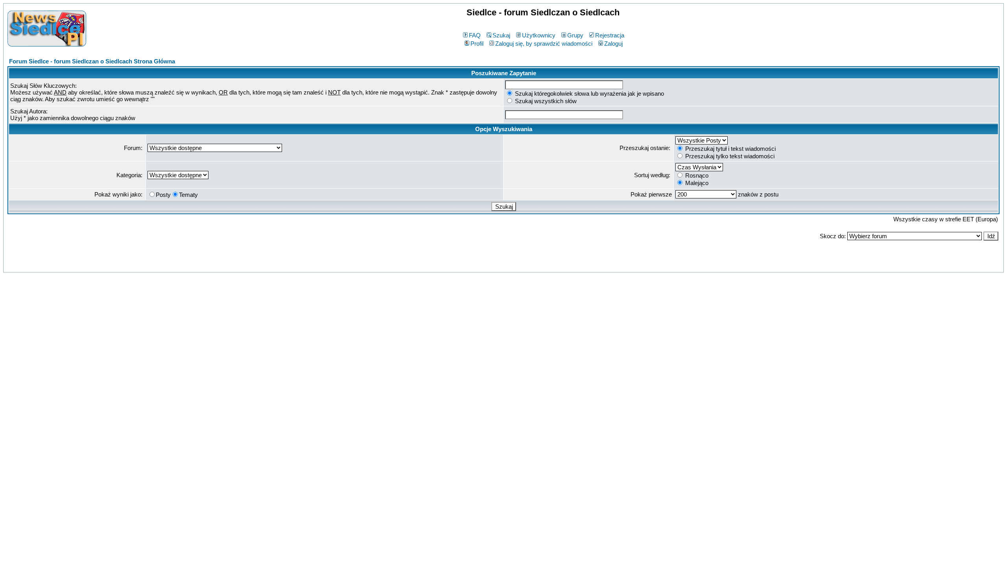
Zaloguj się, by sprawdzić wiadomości (543, 43)
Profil (476, 43)
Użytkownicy (538, 35)
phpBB (486, 264)
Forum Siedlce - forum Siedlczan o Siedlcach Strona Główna (92, 61)
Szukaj (501, 35)
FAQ (475, 35)
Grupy (575, 35)
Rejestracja (609, 35)
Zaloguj (613, 43)
